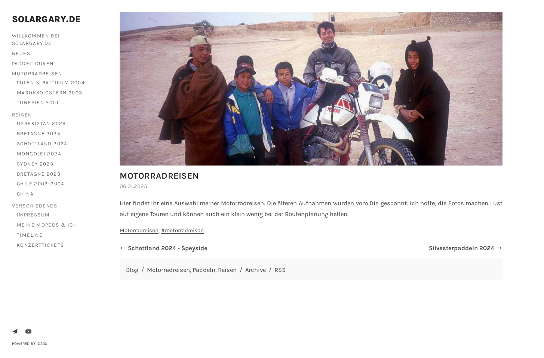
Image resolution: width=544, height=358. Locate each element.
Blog (132, 269)
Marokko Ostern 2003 (49, 92)
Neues (21, 53)
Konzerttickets (40, 245)
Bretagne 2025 (39, 133)
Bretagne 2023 (39, 174)
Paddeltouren (33, 63)
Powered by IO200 (29, 343)
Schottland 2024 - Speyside (168, 248)
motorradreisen (184, 230)
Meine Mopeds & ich (47, 225)
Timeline (30, 235)
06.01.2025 (133, 186)
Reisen (22, 115)
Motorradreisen (37, 73)
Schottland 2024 (42, 143)
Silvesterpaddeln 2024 (461, 248)
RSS (280, 269)
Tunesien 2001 (37, 102)
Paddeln (204, 269)
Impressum (33, 215)
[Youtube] (28, 331)
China (25, 194)
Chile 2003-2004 (40, 183)
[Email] (15, 331)
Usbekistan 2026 (41, 123)
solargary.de (46, 19)
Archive (255, 269)
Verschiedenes (34, 206)
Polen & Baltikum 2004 (50, 82)
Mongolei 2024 (39, 154)
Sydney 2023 (35, 164)
